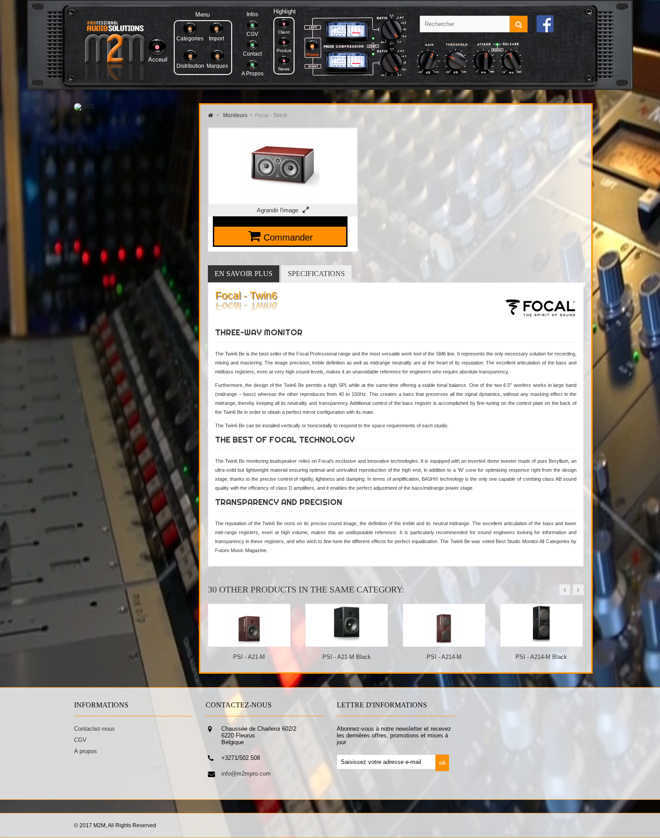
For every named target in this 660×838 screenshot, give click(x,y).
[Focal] (540, 323)
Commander (288, 237)
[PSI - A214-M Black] (444, 643)
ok (442, 762)
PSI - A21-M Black (249, 657)
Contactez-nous (94, 728)
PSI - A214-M (346, 657)
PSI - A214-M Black (444, 657)
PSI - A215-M (541, 657)
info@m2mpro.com (246, 773)
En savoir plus (244, 273)
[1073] (84, 106)
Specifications (316, 273)
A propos (85, 751)
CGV (80, 740)
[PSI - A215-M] (542, 643)
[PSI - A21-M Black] (249, 643)
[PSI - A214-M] (347, 643)
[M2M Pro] (115, 78)
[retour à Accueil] (210, 115)
